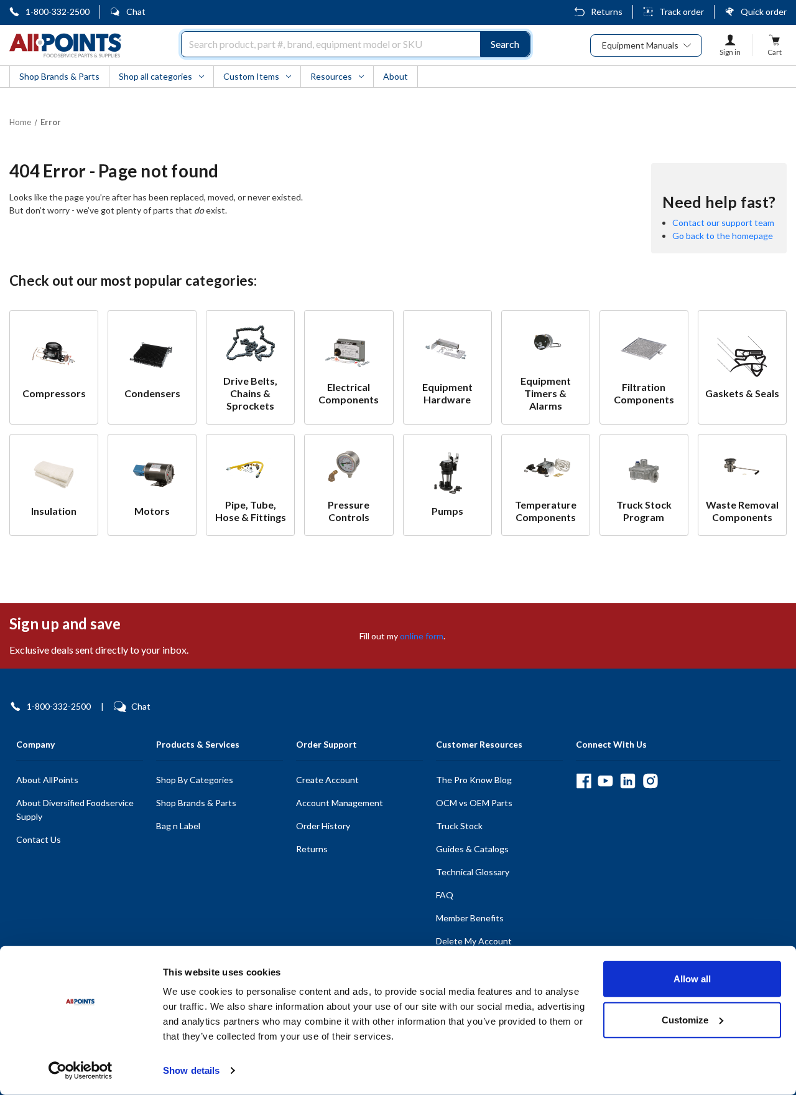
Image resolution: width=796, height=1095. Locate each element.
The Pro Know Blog (474, 779)
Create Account (327, 779)
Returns (606, 11)
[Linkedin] (628, 781)
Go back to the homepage (722, 235)
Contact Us (38, 839)
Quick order (764, 11)
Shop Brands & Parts (196, 802)
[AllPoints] (65, 45)
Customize (685, 1019)
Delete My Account (474, 941)
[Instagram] (650, 781)
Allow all (692, 979)
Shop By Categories (194, 779)
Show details (191, 1070)
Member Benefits (470, 918)
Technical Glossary (472, 872)
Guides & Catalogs (472, 849)
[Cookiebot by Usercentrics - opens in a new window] (80, 1070)
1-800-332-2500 (57, 11)
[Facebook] (583, 781)
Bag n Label (178, 825)
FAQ (444, 895)
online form (421, 636)
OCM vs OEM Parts (474, 802)
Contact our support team (723, 222)
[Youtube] (605, 781)
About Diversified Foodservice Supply (75, 809)
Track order (681, 11)
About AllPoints (47, 779)
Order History (323, 825)
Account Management (339, 802)
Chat (136, 11)
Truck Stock (459, 825)
